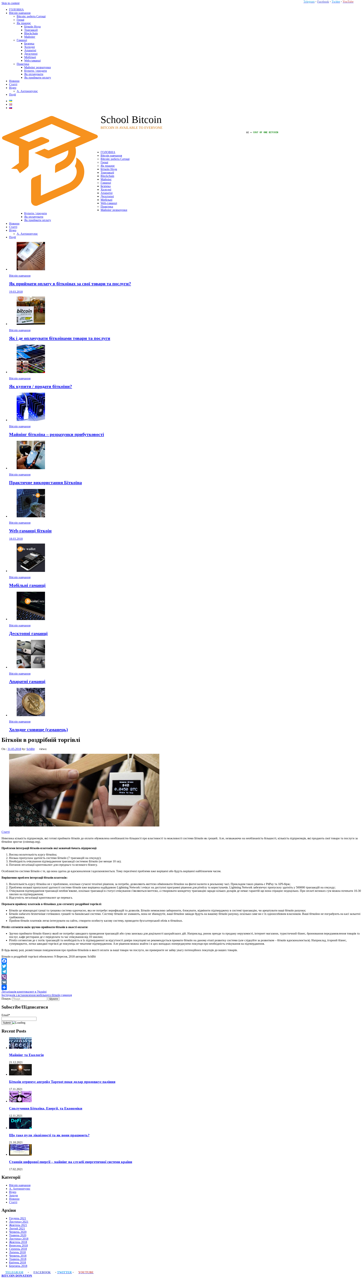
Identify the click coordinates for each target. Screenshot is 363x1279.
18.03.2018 (16, 538)
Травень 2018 (17, 1259)
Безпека (29, 43)
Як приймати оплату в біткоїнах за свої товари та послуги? (70, 283)
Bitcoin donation (17, 1275)
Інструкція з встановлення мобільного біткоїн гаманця (37, 995)
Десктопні (30, 53)
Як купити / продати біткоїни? (40, 386)
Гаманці (22, 40)
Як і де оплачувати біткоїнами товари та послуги (59, 338)
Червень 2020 (17, 1231)
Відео (12, 87)
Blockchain (31, 33)
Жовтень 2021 (18, 1225)
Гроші (20, 19)
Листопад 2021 (18, 1221)
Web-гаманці (32, 60)
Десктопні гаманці (28, 633)
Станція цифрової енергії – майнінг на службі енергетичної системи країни (70, 1162)
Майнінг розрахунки (37, 67)
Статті (13, 84)
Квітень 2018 (17, 1262)
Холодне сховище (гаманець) (38, 729)
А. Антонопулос (27, 91)
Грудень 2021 (17, 1218)
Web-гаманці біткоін (30, 530)
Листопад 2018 (18, 1238)
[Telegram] (181, 971)
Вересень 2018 (18, 1245)
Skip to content (10, 3)
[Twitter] (181, 966)
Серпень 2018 (18, 1248)
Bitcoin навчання (19, 13)
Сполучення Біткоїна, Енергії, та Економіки (45, 1108)
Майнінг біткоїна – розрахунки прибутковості (56, 434)
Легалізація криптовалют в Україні (24, 991)
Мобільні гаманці (27, 585)
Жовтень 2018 (18, 1242)
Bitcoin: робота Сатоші (31, 16)
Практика (23, 64)
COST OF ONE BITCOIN (265, 132)
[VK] (181, 982)
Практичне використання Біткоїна (45, 482)
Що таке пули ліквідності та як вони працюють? (49, 1135)
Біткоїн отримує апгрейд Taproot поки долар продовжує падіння (62, 1082)
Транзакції (31, 30)
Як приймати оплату (37, 77)
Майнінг (29, 36)
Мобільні (30, 57)
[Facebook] (181, 961)
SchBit (30, 749)
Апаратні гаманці (27, 681)
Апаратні (30, 50)
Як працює (24, 23)
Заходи (13, 1195)
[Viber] (181, 976)
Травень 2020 (17, 1235)
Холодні (29, 47)
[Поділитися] (181, 987)
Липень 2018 (17, 1252)
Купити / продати (35, 70)
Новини (14, 81)
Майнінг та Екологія (26, 1055)
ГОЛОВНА (16, 9)
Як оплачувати (33, 74)
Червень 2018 (17, 1255)
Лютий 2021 (17, 1228)
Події (12, 94)
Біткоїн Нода (32, 26)
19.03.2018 (16, 291)
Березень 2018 (18, 1265)
